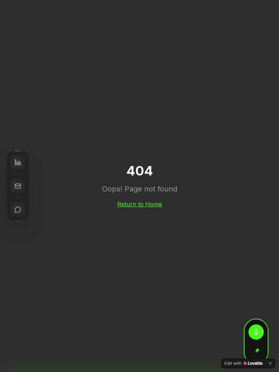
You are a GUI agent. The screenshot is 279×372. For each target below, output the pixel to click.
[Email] (18, 186)
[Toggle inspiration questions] (256, 351)
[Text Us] (18, 209)
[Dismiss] (270, 363)
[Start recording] (256, 332)
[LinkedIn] (18, 162)
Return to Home (139, 204)
